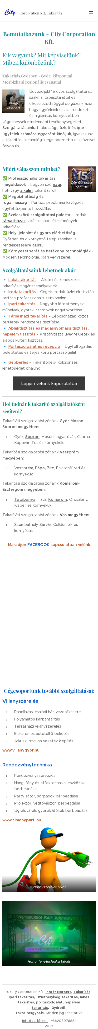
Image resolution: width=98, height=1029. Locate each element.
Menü (91, 13)
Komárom (57, 499)
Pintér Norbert (58, 992)
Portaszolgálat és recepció (34, 346)
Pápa (40, 467)
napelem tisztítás (18, 334)
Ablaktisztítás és (24, 328)
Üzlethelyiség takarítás (57, 997)
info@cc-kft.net (35, 1021)
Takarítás (82, 992)
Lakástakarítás (22, 279)
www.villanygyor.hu (20, 750)
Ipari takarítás (21, 303)
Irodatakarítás (22, 291)
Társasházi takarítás (27, 316)
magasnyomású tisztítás (64, 328)
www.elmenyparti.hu (21, 820)
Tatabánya (24, 499)
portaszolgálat (49, 1002)
